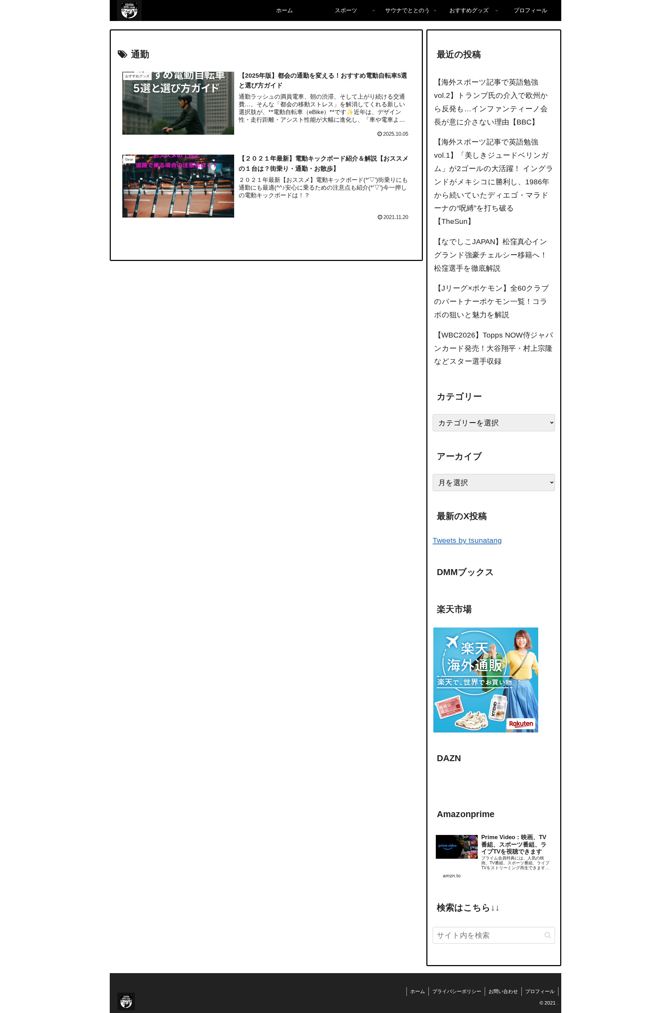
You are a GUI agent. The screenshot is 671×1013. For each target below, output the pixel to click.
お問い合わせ (503, 991)
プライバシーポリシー (456, 991)
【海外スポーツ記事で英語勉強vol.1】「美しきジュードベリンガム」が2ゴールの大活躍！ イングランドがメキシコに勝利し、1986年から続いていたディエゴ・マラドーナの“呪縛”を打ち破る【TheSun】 (494, 181)
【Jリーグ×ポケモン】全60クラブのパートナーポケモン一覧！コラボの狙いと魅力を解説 (491, 301)
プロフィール (540, 991)
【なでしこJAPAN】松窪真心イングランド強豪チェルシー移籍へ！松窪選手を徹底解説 (490, 255)
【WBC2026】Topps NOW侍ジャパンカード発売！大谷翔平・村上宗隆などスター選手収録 (493, 348)
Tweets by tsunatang (467, 540)
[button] (548, 935)
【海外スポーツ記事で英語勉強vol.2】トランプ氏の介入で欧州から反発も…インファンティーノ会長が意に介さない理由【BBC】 (491, 102)
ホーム (417, 991)
